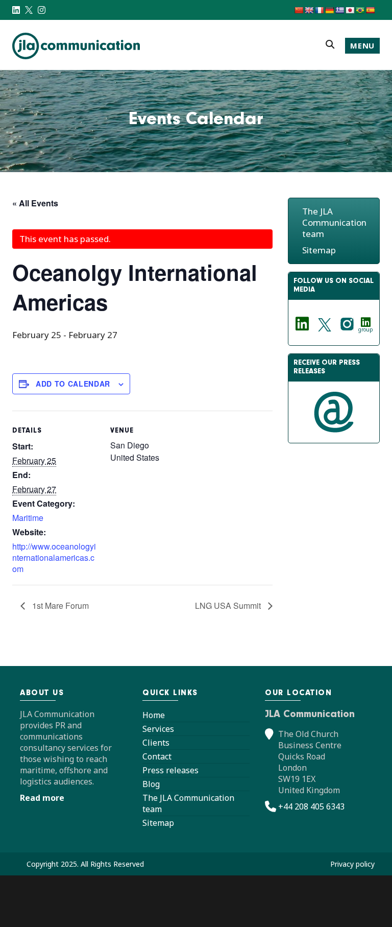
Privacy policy (352, 864)
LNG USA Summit (229, 605)
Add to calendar (73, 383)
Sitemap (319, 250)
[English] (308, 10)
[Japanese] (349, 10)
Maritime (27, 518)
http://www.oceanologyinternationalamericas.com (54, 557)
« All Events (35, 203)
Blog (151, 784)
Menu (362, 45)
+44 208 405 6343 (311, 806)
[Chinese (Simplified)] (298, 10)
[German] (329, 10)
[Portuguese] (359, 10)
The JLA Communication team (334, 222)
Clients (155, 742)
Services (158, 728)
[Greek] (339, 10)
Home (153, 715)
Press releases (170, 770)
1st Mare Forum (59, 605)
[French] (319, 10)
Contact (157, 756)
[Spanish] (370, 10)
